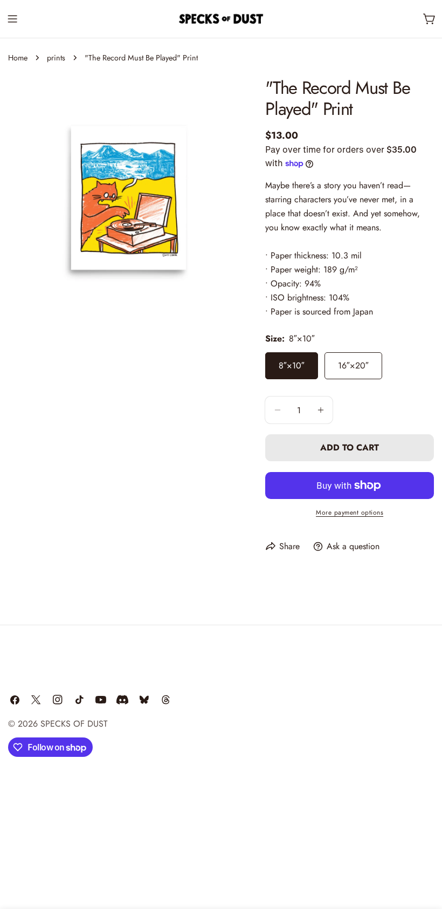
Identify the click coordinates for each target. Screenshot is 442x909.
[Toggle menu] (12, 19)
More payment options (349, 512)
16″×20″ (353, 365)
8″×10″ (292, 365)
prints (56, 57)
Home (17, 57)
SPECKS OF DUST (73, 723)
